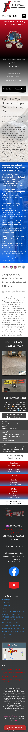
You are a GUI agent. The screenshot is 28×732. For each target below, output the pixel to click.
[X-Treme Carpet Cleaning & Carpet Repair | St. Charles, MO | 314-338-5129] (13, 513)
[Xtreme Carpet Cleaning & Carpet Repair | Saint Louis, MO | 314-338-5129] (14, 6)
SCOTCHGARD (7, 634)
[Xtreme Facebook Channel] (14, 571)
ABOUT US (5, 602)
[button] (15, 727)
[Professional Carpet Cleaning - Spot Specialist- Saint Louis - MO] (14, 39)
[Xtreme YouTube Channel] (14, 585)
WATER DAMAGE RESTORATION (13, 628)
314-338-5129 (9, 16)
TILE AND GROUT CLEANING (12, 626)
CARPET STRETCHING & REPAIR (13, 611)
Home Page (6, 600)
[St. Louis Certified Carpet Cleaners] (14, 267)
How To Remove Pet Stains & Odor (13, 677)
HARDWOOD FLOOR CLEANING (13, 631)
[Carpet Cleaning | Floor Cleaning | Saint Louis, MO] (14, 363)
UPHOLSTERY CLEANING (10, 614)
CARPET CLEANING (8, 608)
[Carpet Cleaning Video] (14, 385)
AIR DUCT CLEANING (9, 620)
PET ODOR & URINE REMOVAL (12, 617)
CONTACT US (6, 605)
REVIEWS (5, 637)
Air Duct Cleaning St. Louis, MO (12, 669)
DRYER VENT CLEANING (10, 623)
